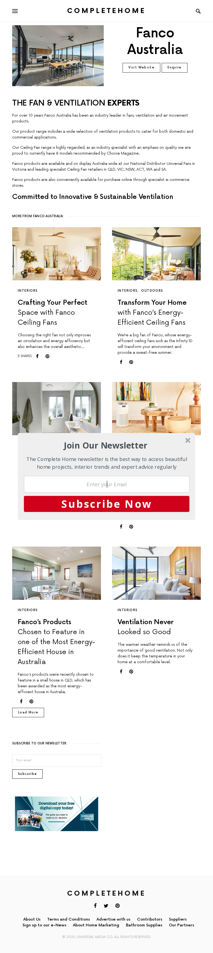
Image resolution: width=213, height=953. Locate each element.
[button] (106, 445)
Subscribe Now (106, 504)
